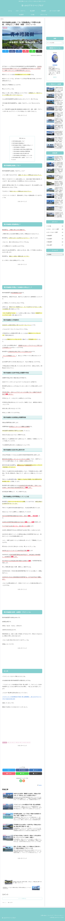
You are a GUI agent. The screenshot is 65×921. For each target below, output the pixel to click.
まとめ (14, 159)
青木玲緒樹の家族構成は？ (19, 143)
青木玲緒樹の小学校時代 (19, 147)
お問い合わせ (43, 915)
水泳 (22, 742)
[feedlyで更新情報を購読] (20, 781)
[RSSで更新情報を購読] (23, 781)
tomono (55, 65)
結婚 (25, 742)
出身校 (10, 742)
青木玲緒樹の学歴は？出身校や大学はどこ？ (23, 145)
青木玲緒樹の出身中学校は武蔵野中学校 (23, 149)
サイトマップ (50, 915)
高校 (29, 742)
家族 (18, 742)
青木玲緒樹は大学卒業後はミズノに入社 (23, 155)
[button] (39, 51)
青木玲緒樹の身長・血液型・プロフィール (22, 157)
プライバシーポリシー (58, 915)
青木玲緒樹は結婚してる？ (19, 141)
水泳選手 (5, 742)
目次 (20, 138)
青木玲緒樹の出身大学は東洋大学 (21, 153)
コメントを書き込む (22, 898)
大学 (14, 742)
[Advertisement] (22, 60)
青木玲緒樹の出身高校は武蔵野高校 (22, 151)
